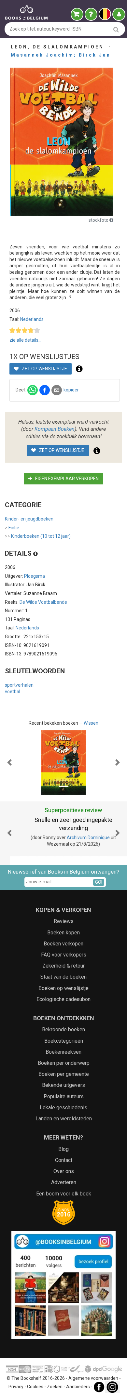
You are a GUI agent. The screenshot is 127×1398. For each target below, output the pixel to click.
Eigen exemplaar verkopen (66, 478)
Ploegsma (34, 576)
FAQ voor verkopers (63, 946)
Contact (63, 1152)
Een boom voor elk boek (63, 1185)
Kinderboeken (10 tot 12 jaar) (38, 536)
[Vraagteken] (91, 14)
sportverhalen (19, 685)
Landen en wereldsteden (63, 1110)
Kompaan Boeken (55, 429)
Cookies (35, 1378)
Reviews (64, 913)
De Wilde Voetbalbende (43, 602)
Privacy (15, 1378)
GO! (98, 874)
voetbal (12, 691)
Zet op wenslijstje (44, 368)
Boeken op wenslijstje (63, 980)
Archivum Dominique (78, 837)
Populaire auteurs (64, 1088)
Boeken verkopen (63, 935)
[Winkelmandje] (77, 14)
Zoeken (55, 1378)
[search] (116, 29)
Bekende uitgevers (63, 1077)
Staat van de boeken (63, 969)
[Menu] (118, 14)
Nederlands (32, 319)
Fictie (12, 527)
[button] (9, 762)
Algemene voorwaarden (93, 1370)
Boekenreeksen (63, 1044)
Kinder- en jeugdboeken (29, 518)
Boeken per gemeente (63, 1066)
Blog (63, 1141)
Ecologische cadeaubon (63, 991)
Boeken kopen (63, 924)
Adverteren (63, 1174)
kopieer (71, 389)
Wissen (91, 723)
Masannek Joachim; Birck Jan (61, 55)
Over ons (63, 1163)
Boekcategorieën (63, 1032)
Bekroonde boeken (63, 1021)
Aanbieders (78, 1378)
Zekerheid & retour (63, 958)
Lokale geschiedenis (63, 1099)
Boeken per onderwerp (64, 1055)
